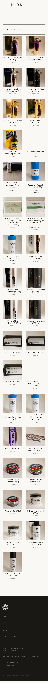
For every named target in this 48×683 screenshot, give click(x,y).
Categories (10, 29)
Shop (5, 623)
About (5, 616)
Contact (6, 627)
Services (6, 620)
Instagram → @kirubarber (13, 636)
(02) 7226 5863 (8, 665)
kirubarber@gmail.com (13, 662)
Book (5, 630)
